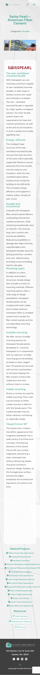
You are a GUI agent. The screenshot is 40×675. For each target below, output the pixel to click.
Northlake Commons (20, 560)
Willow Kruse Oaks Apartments (20, 553)
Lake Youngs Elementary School (20, 579)
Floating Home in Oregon (20, 572)
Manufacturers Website (20, 621)
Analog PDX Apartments (20, 557)
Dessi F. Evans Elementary (20, 602)
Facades (26, 31)
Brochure (20, 627)
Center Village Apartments (20, 594)
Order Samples (20, 616)
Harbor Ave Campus (20, 598)
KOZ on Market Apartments (20, 590)
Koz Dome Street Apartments (20, 583)
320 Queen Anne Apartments (20, 575)
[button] (7, 45)
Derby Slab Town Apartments (20, 606)
